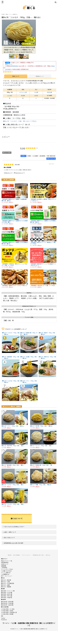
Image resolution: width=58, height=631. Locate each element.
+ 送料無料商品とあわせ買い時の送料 (13, 543)
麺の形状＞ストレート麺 (7, 591)
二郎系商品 (4, 567)
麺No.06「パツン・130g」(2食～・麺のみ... (13, 426)
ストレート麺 (23, 92)
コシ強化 (9, 95)
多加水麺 (49, 92)
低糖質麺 (3, 566)
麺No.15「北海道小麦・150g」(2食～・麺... (41, 465)
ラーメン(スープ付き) (7, 569)
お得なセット (4, 564)
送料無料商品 (14, 66)
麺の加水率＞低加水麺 (7, 605)
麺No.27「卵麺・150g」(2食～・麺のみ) (40, 484)
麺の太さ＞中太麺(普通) (7, 583)
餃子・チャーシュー (6, 576)
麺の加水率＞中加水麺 (7, 603)
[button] (34, 36)
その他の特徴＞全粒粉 (7, 610)
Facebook (4, 619)
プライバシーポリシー (26, 555)
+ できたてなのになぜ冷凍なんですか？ (13, 526)
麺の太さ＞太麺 (5, 581)
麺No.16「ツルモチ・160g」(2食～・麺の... (13, 484)
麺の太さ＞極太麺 (6, 580)
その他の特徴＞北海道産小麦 (9, 612)
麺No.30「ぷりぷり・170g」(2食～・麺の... (13, 504)
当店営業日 (8, 69)
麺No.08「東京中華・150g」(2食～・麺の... (13, 445)
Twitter (3, 618)
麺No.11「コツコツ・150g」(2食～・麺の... (41, 445)
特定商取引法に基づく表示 (38, 555)
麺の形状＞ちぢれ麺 (6, 592)
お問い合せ (48, 555)
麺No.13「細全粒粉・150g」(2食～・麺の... (13, 465)
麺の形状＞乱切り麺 (6, 594)
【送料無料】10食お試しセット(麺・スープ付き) (42, 285)
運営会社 (9, 555)
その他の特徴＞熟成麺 (7, 614)
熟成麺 (23, 95)
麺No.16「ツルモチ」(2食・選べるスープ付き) (19, 121)
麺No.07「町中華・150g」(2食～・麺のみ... (41, 426)
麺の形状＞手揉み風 (6, 597)
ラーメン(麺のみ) (13, 14)
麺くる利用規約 (16, 555)
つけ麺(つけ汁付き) (6, 571)
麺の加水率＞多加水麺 (7, 601)
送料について (8, 64)
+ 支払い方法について (9, 537)
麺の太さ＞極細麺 (6, 586)
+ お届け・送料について (9, 532)
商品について (15, 76)
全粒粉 (36, 95)
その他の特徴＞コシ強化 (7, 609)
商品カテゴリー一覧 (6, 561)
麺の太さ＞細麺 (5, 585)
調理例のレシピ (40, 76)
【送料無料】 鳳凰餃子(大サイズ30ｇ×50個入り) (14, 285)
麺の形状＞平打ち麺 (6, 596)
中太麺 (36, 92)
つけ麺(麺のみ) (5, 574)
